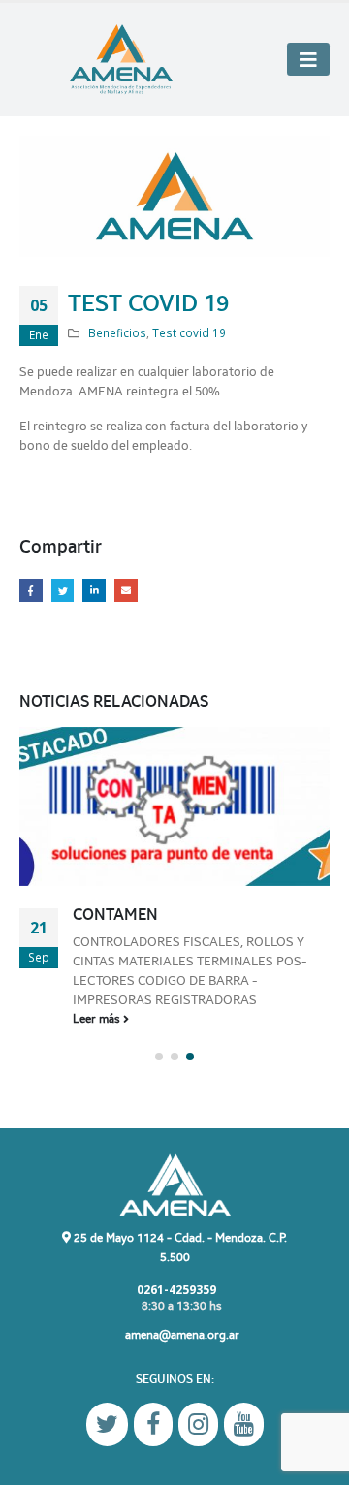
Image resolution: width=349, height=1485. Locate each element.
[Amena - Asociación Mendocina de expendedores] (121, 59)
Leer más (98, 1018)
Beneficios (117, 332)
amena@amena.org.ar (182, 1334)
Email (126, 590)
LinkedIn (94, 590)
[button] (159, 1056)
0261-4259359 (175, 1289)
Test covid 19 (189, 332)
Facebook (31, 590)
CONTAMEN (115, 914)
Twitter (63, 590)
